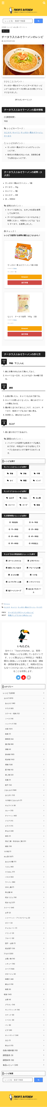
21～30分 (34, 529)
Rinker (15, 268)
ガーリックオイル (14, 561)
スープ (24, 505)
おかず (11, 498)
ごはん (24, 498)
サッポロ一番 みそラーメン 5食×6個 (23, 265)
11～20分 (14, 529)
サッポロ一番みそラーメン (32, 132)
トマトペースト (34, 582)
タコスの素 (15, 575)
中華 (38, 473)
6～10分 (35, 522)
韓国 (24, 480)
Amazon (24, 277)
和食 (11, 473)
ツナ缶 (34, 575)
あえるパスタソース (34, 590)
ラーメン (7, 604)
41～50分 (34, 536)
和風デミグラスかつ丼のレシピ (20, 615)
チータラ (7, 136)
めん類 (38, 498)
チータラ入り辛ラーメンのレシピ (21, 612)
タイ (11, 480)
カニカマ (7, 132)
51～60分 (14, 543)
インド (38, 480)
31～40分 (14, 536)
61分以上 (34, 543)
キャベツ (16, 132)
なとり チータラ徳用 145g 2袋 (22, 316)
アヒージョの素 (34, 568)
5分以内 (15, 522)
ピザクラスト (35, 561)
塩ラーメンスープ (14, 591)
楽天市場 (24, 283)
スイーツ (11, 505)
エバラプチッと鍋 (14, 582)
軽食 (38, 505)
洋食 (24, 473)
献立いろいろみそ (14, 568)
